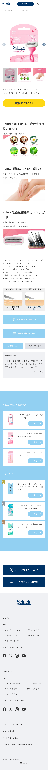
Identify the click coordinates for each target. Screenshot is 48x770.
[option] (24, 45)
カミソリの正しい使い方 (12, 724)
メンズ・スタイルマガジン (13, 647)
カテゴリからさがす (13, 630)
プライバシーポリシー (11, 759)
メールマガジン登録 (10, 738)
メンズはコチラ (25, 3)
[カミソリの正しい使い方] (24, 319)
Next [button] (44, 44)
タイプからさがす (12, 641)
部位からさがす (33, 635)
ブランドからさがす (35, 630)
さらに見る (38, 372)
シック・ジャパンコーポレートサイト (18, 744)
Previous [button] (4, 44)
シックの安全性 (9, 731)
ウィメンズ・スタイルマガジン (15, 701)
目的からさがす (11, 635)
